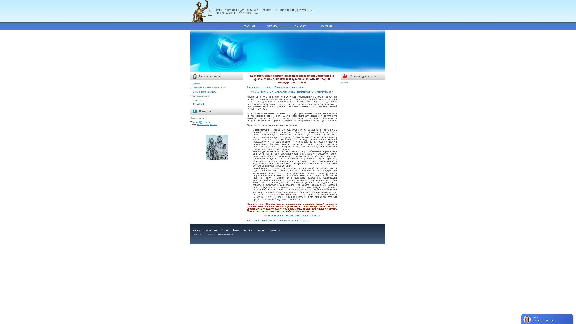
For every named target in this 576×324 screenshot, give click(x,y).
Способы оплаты (201, 96)
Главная (249, 26)
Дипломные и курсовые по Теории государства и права (275, 87)
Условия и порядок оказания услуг (209, 88)
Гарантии (197, 100)
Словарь (247, 230)
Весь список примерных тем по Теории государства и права (278, 220)
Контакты (327, 26)
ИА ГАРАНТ (345, 82)
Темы (236, 230)
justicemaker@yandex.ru (207, 125)
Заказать (301, 26)
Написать (207, 122)
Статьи (225, 230)
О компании (275, 26)
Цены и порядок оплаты (204, 92)
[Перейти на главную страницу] (203, 11)
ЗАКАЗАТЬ (199, 104)
